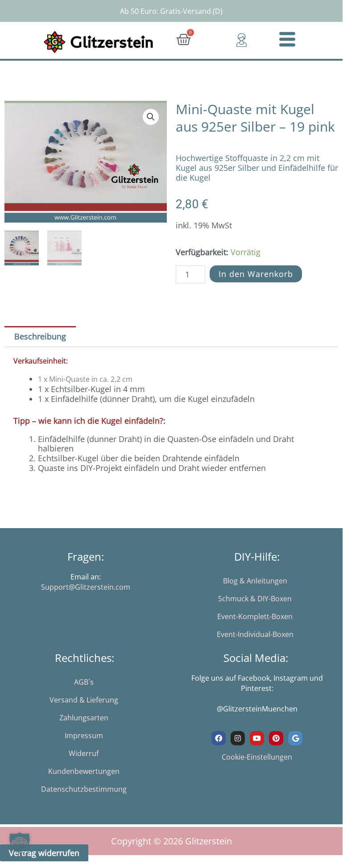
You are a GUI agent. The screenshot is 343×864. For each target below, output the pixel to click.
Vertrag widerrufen (44, 852)
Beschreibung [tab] (40, 336)
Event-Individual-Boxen (255, 634)
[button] (151, 117)
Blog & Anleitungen (255, 581)
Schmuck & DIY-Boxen (255, 599)
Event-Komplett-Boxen (255, 616)
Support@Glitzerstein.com (85, 587)
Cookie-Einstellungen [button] (257, 757)
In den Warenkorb (256, 274)
